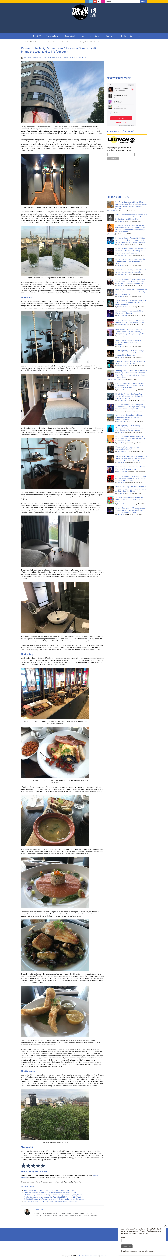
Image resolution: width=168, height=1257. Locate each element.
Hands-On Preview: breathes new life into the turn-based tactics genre (129, 396)
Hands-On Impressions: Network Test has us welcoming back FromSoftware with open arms (130, 251)
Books (123, 36)
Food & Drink (70, 36)
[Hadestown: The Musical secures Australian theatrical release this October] (110, 342)
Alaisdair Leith (121, 421)
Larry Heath (27, 57)
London (80, 57)
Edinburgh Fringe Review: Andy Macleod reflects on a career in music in (130, 428)
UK (85, 57)
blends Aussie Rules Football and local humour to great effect (129, 499)
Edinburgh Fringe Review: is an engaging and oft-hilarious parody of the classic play (130, 353)
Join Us (103, 1256)
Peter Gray (120, 221)
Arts (82, 36)
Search (143, 1)
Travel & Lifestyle (52, 36)
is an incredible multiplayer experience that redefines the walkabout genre (129, 417)
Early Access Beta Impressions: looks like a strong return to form (129, 386)
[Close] (165, 1225)
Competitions (135, 36)
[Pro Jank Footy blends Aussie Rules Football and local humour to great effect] (110, 500)
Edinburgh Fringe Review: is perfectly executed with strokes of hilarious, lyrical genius (130, 240)
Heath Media (84, 1256)
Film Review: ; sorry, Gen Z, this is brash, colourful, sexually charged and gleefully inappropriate (130, 332)
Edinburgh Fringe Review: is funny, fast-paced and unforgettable (130, 407)
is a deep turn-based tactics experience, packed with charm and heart (130, 302)
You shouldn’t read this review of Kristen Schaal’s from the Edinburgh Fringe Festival (131, 458)
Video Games (95, 36)
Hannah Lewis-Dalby (114, 379)
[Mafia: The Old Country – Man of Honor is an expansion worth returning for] (110, 272)
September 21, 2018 (39, 57)
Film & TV (37, 36)
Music (25, 36)
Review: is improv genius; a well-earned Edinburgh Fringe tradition (130, 510)
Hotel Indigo (73, 57)
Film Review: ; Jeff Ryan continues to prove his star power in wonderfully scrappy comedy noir (131, 292)
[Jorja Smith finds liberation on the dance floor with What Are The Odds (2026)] (110, 323)
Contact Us (94, 1256)
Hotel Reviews (52, 57)
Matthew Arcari (113, 210)
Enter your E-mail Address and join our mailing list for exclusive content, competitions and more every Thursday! (119, 149)
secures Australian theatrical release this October (128, 342)
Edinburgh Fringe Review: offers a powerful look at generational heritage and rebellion (130, 478)
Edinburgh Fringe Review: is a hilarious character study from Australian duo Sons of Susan (131, 438)
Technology (110, 36)
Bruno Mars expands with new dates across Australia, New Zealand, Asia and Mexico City (131, 217)
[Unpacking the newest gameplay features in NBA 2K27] (110, 449)
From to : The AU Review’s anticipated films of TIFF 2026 (130, 261)
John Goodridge (122, 315)
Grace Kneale (121, 324)
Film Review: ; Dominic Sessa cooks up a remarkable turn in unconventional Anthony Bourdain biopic (131, 489)
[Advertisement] (84, 26)
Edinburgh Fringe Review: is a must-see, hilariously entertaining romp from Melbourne (130, 281)
